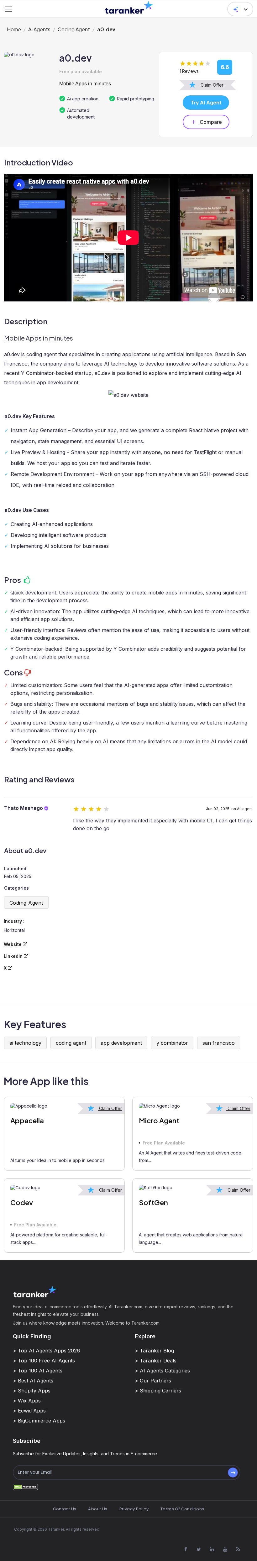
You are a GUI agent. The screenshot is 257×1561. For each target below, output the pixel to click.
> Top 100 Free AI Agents (44, 1360)
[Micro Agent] (193, 1106)
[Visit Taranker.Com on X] (198, 1549)
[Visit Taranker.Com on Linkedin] (212, 1549)
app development (121, 1043)
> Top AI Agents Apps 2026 (46, 1350)
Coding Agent (74, 29)
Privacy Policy (134, 1509)
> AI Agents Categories (162, 1370)
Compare (211, 122)
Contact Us (64, 1509)
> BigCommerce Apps (39, 1420)
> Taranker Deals (155, 1360)
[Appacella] (64, 1106)
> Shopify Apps (31, 1390)
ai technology (25, 1043)
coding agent (71, 1043)
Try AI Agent (206, 102)
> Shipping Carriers (158, 1390)
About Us (97, 1509)
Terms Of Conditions (182, 1509)
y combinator (172, 1043)
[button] (240, 9)
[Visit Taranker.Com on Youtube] (225, 1549)
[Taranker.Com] (129, 7)
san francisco (218, 1043)
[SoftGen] (193, 1188)
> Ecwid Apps (29, 1410)
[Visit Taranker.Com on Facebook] (185, 1549)
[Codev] (64, 1188)
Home (14, 29)
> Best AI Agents (33, 1380)
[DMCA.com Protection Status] (25, 1487)
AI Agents (39, 29)
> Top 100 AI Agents (37, 1370)
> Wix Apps (27, 1400)
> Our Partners (153, 1380)
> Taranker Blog (154, 1350)
